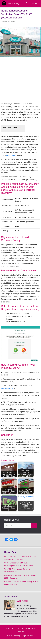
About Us (9, 628)
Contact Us (19, 628)
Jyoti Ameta (22, 601)
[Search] (34, 525)
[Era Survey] (4, 3)
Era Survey (13, 3)
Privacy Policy (30, 628)
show (20, 128)
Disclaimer (20, 632)
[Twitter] (11, 539)
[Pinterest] (15, 539)
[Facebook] (6, 539)
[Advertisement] (20, 80)
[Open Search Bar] (27, 3)
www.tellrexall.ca (7, 388)
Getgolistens (11, 155)
